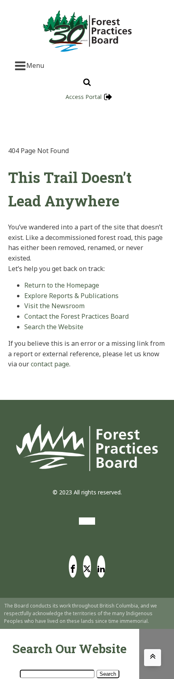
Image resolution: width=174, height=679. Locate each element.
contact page (50, 363)
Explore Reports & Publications (71, 295)
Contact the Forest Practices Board (76, 316)
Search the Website (53, 326)
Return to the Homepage (61, 285)
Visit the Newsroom (54, 305)
